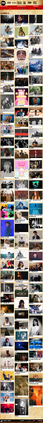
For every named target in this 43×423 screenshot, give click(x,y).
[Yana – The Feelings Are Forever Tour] (7, 287)
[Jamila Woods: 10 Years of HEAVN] (7, 353)
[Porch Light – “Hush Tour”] (7, 184)
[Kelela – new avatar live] (21, 43)
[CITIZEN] (7, 103)
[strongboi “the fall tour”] (21, 335)
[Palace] (7, 264)
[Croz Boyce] (7, 88)
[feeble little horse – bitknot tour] (35, 367)
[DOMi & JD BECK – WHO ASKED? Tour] (21, 195)
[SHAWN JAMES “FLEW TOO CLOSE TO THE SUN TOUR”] (7, 308)
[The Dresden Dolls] (35, 223)
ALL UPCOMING (4, 13)
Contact (2, 420)
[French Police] (21, 228)
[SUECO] (7, 342)
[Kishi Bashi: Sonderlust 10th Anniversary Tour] (21, 216)
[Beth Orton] (7, 167)
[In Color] (7, 141)
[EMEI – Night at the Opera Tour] (35, 164)
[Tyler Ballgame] (35, 288)
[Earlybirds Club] (21, 122)
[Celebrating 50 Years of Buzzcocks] (35, 309)
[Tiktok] (41, 9)
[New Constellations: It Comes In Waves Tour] (7, 363)
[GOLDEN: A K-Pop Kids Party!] (21, 96)
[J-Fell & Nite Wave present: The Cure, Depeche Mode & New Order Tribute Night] (35, 354)
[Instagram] (39, 9)
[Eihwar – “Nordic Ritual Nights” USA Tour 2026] (35, 65)
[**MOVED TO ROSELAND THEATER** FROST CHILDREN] (21, 367)
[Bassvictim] (35, 174)
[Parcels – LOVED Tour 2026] (7, 118)
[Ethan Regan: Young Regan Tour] (21, 154)
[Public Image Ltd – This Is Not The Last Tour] (21, 70)
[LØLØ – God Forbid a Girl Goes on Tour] (35, 195)
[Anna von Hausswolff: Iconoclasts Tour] (7, 386)
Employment (5, 420)
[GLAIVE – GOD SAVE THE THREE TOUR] (7, 254)
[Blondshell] (21, 407)
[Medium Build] (35, 298)
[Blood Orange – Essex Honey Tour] (35, 29)
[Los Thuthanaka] (35, 184)
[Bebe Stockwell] (21, 254)
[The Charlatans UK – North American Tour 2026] (35, 51)
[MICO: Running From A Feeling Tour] (35, 235)
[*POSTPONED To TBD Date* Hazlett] (21, 265)
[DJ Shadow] (35, 256)
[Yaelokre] (21, 386)
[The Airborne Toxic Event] (7, 408)
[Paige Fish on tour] (7, 243)
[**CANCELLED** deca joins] (35, 132)
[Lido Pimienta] (35, 79)
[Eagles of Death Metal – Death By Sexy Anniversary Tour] (21, 19)
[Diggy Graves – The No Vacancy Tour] (7, 19)
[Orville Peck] (35, 111)
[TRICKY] (21, 143)
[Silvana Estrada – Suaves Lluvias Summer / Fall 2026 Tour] (7, 29)
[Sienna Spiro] (35, 325)
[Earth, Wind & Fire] (35, 40)
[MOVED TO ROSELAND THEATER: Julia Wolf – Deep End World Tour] (21, 275)
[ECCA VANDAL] (21, 205)
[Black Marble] (35, 19)
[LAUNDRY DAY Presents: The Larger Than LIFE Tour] (7, 129)
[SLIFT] (35, 277)
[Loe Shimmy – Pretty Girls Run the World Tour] (7, 76)
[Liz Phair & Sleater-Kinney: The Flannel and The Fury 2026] (7, 53)
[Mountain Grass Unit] (7, 196)
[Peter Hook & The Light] (21, 133)
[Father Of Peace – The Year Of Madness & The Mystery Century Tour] (35, 377)
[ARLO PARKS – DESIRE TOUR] (21, 112)
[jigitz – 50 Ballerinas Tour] (21, 82)
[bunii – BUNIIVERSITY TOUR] (7, 298)
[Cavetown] (21, 184)
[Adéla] (35, 154)
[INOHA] (21, 314)
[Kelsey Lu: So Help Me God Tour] (35, 245)
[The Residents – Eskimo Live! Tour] (35, 343)
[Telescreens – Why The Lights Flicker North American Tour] (35, 208)
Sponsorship (9, 420)
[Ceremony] (35, 122)
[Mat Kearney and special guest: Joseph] (21, 56)
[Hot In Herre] (7, 210)
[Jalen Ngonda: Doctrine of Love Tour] (21, 357)
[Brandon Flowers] (7, 42)
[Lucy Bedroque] (21, 325)
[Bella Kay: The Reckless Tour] (7, 152)
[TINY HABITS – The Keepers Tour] (7, 376)
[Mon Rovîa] (21, 241)
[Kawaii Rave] (21, 169)
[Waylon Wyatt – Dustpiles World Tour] (35, 90)
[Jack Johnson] (35, 143)
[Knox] (21, 290)
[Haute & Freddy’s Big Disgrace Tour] (7, 65)
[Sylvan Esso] (35, 396)
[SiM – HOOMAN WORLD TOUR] (35, 267)
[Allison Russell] (7, 331)
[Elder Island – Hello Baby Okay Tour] (35, 101)
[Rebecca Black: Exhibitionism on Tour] (21, 304)
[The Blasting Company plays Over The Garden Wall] (7, 275)
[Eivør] (21, 346)
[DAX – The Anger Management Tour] (7, 321)
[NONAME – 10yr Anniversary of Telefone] (21, 31)
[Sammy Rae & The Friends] (7, 228)
